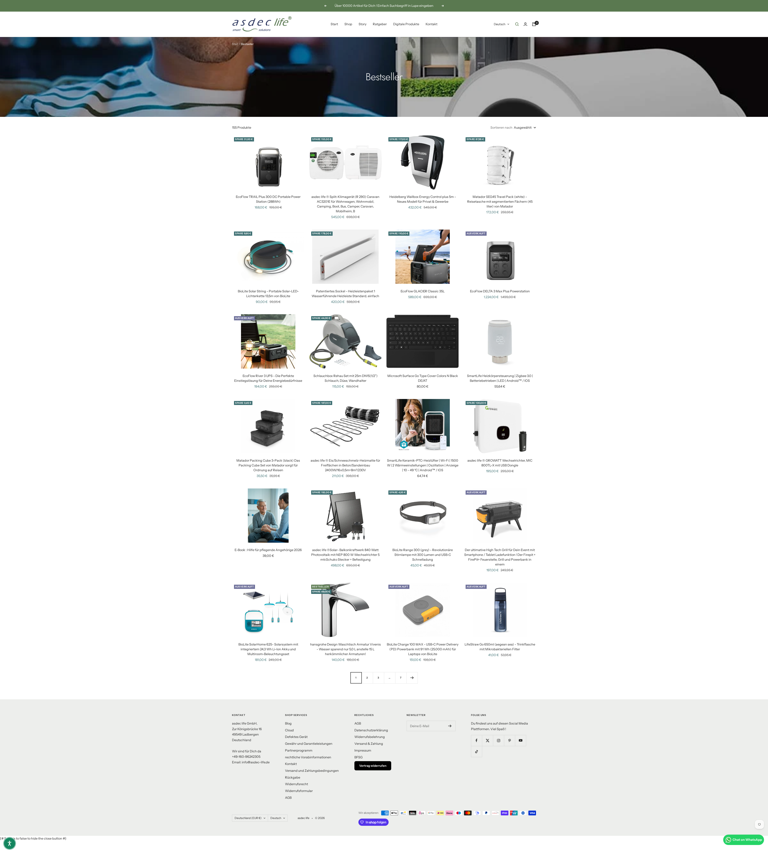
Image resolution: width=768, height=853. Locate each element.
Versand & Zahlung (368, 744)
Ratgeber (380, 24)
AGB (288, 798)
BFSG (358, 757)
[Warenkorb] (534, 24)
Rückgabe (292, 777)
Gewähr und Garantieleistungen (308, 744)
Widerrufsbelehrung (369, 737)
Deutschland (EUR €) (248, 818)
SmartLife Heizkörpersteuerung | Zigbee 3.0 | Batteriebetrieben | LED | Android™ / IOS (500, 378)
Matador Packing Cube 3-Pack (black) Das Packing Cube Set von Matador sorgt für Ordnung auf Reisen (268, 465)
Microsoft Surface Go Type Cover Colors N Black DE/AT (422, 378)
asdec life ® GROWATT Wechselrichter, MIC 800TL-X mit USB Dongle (499, 462)
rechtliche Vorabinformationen (308, 757)
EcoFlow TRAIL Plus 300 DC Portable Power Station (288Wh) (268, 199)
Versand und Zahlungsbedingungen (312, 771)
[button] (9, 843)
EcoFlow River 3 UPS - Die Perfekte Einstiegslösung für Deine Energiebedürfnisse (268, 378)
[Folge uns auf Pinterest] (509, 740)
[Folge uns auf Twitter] (487, 740)
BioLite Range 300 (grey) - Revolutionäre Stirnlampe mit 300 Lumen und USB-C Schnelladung (422, 554)
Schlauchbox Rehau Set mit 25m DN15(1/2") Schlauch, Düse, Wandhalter (345, 378)
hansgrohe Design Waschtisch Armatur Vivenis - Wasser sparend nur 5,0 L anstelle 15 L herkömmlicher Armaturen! (345, 649)
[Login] (525, 24)
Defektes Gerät (296, 737)
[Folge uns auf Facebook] (476, 740)
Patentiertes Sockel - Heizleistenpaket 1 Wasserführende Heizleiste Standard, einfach (345, 293)
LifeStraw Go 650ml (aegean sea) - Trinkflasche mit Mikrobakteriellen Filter (500, 646)
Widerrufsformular (299, 791)
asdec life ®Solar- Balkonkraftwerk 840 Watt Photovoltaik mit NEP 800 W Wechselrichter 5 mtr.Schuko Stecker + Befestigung (345, 554)
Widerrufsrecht (296, 784)
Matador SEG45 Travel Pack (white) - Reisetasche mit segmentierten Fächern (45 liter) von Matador (500, 201)
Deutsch (499, 24)
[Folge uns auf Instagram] (498, 740)
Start (334, 24)
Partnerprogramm (298, 750)
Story (362, 24)
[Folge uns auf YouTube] (520, 740)
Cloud (289, 730)
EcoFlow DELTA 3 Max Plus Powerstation (500, 291)
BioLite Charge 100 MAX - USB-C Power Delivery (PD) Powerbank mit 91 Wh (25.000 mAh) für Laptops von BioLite (422, 649)
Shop (348, 24)
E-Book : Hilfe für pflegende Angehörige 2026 (268, 550)
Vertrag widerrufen (372, 766)
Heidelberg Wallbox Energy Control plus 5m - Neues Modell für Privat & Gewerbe (422, 199)
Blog (288, 723)
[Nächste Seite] (412, 677)
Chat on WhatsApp (747, 840)
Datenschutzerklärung (371, 730)
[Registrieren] (450, 726)
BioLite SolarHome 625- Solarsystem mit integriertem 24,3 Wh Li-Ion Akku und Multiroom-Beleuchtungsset (268, 649)
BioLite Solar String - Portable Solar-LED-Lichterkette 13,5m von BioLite (268, 293)
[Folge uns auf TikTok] (476, 751)
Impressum (362, 750)
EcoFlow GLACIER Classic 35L (423, 291)
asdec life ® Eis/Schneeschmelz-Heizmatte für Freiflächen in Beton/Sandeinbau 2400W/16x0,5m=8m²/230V (345, 465)
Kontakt (431, 24)
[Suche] (517, 24)
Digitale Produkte (406, 24)
